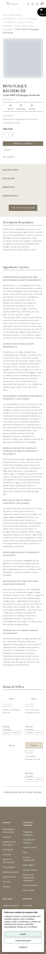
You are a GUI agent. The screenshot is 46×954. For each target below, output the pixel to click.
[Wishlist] (32, 3)
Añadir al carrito (23, 144)
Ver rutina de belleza (23, 208)
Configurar (23, 947)
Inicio (5, 15)
